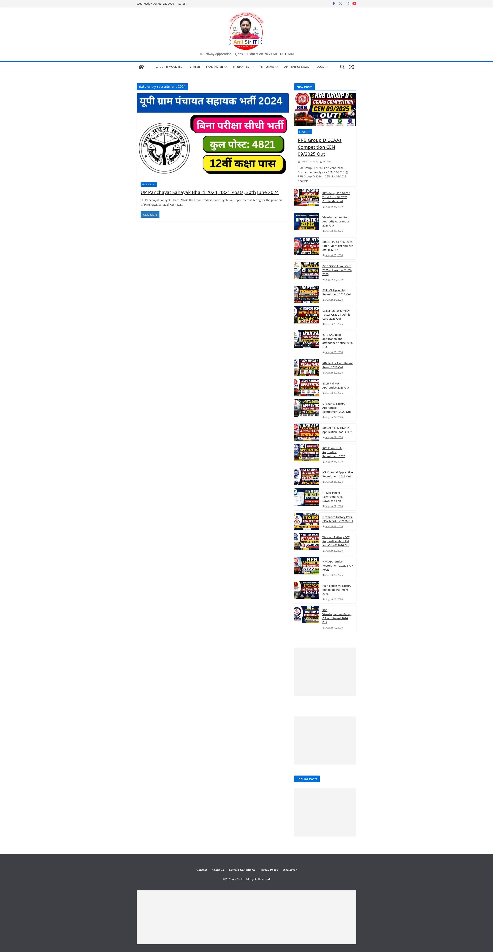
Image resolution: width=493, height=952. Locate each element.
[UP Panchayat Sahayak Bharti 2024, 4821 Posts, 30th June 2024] (213, 135)
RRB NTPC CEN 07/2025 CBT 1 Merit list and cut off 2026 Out (337, 246)
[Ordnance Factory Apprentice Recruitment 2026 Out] (306, 410)
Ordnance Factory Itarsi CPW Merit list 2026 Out (337, 519)
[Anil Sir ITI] (141, 67)
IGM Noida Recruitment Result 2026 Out (337, 365)
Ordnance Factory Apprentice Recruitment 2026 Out (336, 408)
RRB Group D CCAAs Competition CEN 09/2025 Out (320, 147)
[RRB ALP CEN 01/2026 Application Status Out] (306, 432)
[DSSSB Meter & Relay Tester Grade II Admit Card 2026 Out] (306, 317)
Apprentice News (296, 67)
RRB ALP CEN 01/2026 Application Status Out (336, 430)
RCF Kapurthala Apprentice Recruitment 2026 (333, 452)
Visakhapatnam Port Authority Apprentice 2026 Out (335, 221)
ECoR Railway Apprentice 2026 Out (335, 385)
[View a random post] (351, 67)
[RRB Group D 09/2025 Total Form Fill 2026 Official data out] (306, 200)
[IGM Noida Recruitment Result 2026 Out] (306, 368)
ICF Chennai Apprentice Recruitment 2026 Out (337, 474)
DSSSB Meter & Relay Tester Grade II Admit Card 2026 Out (336, 314)
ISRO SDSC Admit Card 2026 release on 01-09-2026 (337, 270)
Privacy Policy (269, 869)
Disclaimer (290, 869)
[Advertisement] (325, 672)
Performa (266, 67)
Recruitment (148, 184)
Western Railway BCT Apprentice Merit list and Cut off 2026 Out (336, 541)
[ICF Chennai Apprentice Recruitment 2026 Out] (306, 477)
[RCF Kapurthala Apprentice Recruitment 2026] (306, 455)
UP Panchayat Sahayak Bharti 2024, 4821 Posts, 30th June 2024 (210, 192)
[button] (225, 67)
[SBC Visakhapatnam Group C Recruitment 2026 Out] (306, 619)
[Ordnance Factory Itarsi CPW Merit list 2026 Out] (306, 522)
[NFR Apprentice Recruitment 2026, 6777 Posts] (306, 568)
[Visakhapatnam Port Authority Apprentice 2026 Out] (306, 224)
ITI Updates (241, 67)
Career (195, 67)
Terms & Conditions (242, 869)
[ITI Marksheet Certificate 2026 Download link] (306, 499)
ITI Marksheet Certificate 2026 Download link (332, 497)
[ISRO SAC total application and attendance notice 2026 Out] (306, 343)
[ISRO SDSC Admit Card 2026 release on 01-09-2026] (306, 273)
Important (304, 131)
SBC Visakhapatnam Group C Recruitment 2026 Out (336, 616)
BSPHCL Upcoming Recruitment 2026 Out (336, 292)
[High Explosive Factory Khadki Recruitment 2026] (306, 592)
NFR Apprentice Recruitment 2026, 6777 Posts (337, 565)
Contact (201, 869)
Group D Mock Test (170, 67)
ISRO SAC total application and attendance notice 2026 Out (337, 341)
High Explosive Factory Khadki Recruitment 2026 (336, 590)
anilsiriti (327, 161)
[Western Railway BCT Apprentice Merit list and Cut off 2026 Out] (306, 544)
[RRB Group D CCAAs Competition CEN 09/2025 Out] (325, 109)
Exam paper (214, 67)
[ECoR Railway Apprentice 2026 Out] (306, 388)
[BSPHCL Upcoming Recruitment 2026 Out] (306, 295)
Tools (319, 67)
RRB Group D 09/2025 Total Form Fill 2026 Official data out (336, 197)
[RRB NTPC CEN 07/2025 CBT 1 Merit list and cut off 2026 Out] (306, 248)
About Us (218, 869)
